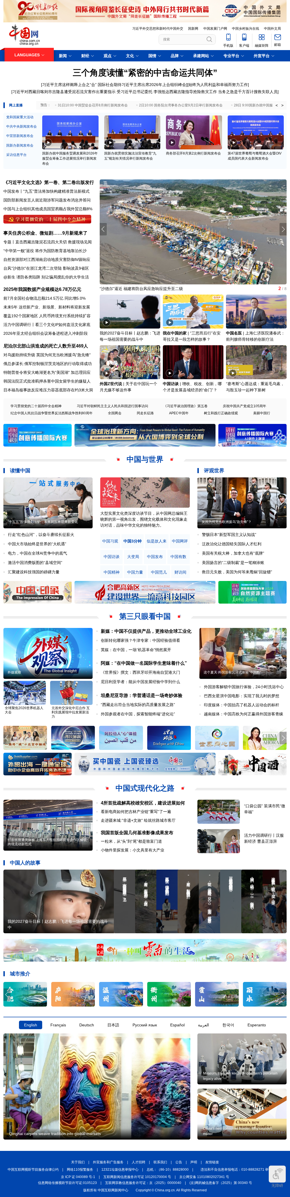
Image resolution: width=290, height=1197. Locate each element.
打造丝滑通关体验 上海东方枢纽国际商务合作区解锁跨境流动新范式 (47, 842)
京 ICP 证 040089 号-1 (78, 1177)
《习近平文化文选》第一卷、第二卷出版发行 (48, 182)
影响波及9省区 (76, 268)
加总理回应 (81, 372)
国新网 (193, 29)
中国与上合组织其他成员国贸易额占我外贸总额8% (47, 209)
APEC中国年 (179, 413)
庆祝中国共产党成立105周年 (244, 406)
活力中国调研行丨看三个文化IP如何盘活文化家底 (46, 324)
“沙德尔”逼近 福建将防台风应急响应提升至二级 (141, 288)
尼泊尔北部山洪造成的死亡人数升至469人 (45, 346)
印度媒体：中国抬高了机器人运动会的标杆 (241, 705)
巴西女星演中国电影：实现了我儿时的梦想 (241, 696)
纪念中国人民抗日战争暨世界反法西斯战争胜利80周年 (51, 413)
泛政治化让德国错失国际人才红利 (231, 544)
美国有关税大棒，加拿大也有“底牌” (233, 553)
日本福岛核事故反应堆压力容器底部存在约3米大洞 (48, 390)
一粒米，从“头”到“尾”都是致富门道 (131, 841)
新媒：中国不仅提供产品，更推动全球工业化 (146, 631)
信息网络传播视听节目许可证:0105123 (67, 1183)
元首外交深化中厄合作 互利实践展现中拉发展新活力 (71, 712)
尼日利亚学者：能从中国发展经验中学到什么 (140, 681)
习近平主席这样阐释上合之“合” (69, 84)
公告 (178, 1162)
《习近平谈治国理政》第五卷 (185, 406)
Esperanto (257, 1025)
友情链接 (212, 1162)
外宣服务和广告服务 (108, 1162)
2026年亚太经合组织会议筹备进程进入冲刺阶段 (45, 333)
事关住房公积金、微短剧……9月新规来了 (45, 233)
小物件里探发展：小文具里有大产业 (132, 850)
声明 (193, 1162)
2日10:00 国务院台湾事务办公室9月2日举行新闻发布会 (181, 105)
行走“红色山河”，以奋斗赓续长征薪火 (41, 534)
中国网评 (180, 541)
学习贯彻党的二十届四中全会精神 (35, 406)
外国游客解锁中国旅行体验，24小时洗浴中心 (244, 687)
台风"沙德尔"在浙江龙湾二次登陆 (32, 268)
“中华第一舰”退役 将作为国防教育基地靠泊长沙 (45, 250)
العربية (203, 1025)
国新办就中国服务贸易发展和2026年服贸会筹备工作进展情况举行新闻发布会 (70, 158)
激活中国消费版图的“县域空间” (35, 562)
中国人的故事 (25, 863)
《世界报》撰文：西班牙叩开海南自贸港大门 (140, 672)
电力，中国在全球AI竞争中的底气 (37, 553)
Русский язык (145, 1025)
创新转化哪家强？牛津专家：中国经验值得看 (140, 640)
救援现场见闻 (80, 242)
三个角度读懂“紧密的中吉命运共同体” (145, 72)
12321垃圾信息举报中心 (119, 1170)
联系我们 (160, 1162)
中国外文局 (272, 29)
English (30, 1025)
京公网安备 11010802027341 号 (204, 1177)
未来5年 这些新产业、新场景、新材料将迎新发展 (46, 307)
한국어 (228, 1025)
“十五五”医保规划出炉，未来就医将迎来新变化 (43, 522)
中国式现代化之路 (145, 788)
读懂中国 (20, 470)
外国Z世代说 (111, 383)
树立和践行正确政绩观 (221, 413)
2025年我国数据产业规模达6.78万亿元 (42, 289)
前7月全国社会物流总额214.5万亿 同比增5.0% (44, 298)
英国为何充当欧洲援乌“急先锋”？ (226, 522)
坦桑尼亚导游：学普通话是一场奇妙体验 (141, 695)
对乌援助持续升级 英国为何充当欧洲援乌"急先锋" (47, 355)
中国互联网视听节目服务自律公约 (33, 1170)
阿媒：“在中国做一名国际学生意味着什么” (144, 663)
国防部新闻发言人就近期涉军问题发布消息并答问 (47, 200)
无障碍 (277, 1185)
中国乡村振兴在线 (245, 29)
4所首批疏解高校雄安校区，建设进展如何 (143, 803)
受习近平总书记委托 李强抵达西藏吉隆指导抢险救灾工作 (167, 91)
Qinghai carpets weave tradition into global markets (55, 1133)
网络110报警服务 (80, 1170)
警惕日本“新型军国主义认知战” (229, 534)
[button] (283, 229)
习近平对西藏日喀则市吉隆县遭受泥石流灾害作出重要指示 (64, 91)
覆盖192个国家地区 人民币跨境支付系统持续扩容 (47, 316)
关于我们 (78, 1162)
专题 (7, 242)
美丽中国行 (261, 413)
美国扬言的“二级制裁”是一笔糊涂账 (233, 562)
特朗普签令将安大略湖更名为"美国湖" (36, 372)
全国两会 (114, 413)
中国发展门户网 (215, 29)
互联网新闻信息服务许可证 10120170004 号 (137, 1177)
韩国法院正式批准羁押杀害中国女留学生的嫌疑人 (47, 381)
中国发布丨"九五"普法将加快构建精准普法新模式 (46, 191)
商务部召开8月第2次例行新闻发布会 (193, 153)
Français (58, 1025)
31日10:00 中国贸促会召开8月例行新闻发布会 (93, 105)
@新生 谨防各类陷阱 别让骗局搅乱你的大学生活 (46, 277)
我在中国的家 (175, 333)
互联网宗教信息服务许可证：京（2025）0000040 (143, 1183)
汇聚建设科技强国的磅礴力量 (33, 572)
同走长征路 (145, 413)
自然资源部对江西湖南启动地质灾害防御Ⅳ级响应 (46, 259)
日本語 (113, 1025)
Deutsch (86, 1025)
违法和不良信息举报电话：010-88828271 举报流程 (240, 1170)
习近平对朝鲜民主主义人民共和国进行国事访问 (112, 406)
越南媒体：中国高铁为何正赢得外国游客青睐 (243, 714)
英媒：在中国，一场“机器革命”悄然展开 (136, 649)
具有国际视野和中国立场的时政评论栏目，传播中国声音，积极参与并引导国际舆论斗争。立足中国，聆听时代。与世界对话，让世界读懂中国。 (143, 519)
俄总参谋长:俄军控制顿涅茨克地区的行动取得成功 (47, 363)
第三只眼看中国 (145, 616)
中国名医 (234, 333)
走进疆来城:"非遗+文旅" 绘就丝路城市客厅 (138, 820)
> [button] (282, 105)
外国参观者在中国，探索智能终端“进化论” (138, 714)
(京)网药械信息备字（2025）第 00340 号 (220, 1183)
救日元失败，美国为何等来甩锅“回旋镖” (237, 572)
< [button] (277, 105)
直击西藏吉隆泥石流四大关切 (41, 242)
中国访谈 (171, 383)
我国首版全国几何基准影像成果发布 (137, 832)
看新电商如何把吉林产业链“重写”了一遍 (136, 811)
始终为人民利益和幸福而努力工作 (218, 84)
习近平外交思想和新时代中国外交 (157, 29)
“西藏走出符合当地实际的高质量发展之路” (138, 704)
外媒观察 (14, 672)
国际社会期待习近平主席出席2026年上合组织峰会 (142, 84)
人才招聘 (138, 1162)
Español (177, 1025)
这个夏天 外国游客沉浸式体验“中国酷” (232, 672)
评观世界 (214, 470)
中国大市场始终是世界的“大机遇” (37, 544)
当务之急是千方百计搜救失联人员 (248, 91)
